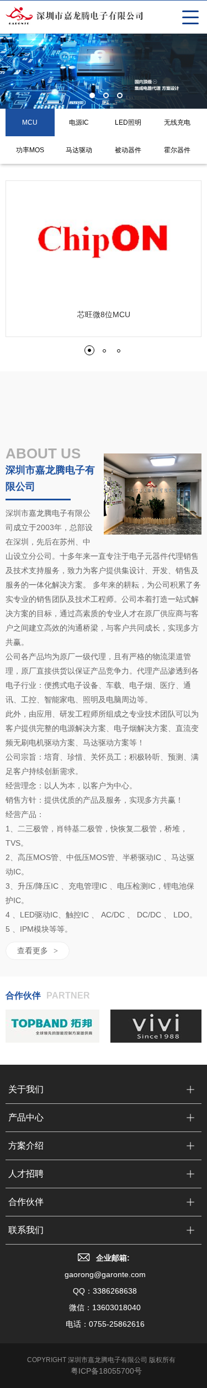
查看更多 (37, 950)
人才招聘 (26, 1173)
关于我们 (26, 1089)
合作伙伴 (26, 1202)
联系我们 (26, 1230)
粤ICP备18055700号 (106, 1370)
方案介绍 (26, 1145)
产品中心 (26, 1117)
